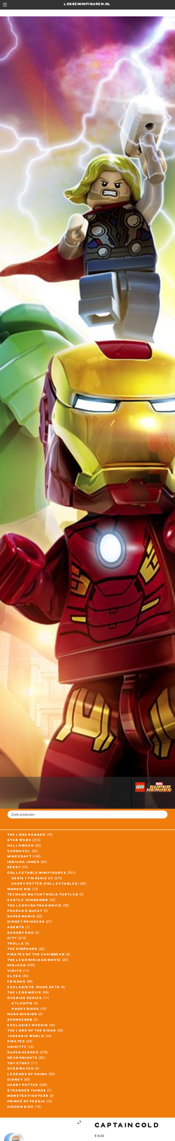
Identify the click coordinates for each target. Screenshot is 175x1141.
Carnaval (19, 852)
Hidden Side (20, 1107)
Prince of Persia (26, 1102)
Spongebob (20, 1020)
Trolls (15, 944)
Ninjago (16, 966)
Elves (14, 977)
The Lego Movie (24, 993)
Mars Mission (22, 1015)
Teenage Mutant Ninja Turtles (43, 895)
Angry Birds (25, 1009)
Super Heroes (23, 1053)
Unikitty (17, 1047)
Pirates (16, 1042)
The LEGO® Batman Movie (34, 906)
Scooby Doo (20, 933)
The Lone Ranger (26, 835)
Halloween (20, 846)
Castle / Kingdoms (27, 900)
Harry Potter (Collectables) (45, 884)
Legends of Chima (27, 1075)
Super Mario (21, 917)
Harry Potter (22, 1085)
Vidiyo (14, 971)
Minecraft (19, 857)
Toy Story (18, 1064)
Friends (16, 982)
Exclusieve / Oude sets (33, 988)
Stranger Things (26, 1091)
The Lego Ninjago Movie (34, 960)
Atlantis (22, 1004)
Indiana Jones (23, 862)
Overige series (24, 998)
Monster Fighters (28, 1096)
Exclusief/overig (27, 1026)
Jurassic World (26, 1036)
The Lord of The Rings (31, 1031)
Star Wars (19, 840)
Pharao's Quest (25, 911)
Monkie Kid (19, 890)
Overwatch (20, 1069)
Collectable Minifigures (37, 873)
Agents (16, 928)
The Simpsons (22, 949)
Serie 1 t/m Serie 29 (32, 879)
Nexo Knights (22, 1058)
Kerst (14, 868)
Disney (15, 1080)
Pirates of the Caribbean (36, 955)
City (12, 938)
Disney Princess (26, 922)
